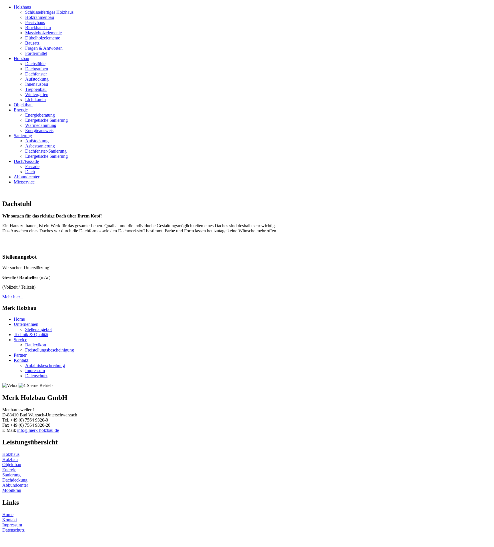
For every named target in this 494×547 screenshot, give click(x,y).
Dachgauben (36, 68)
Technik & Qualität (31, 334)
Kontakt (21, 360)
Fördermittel (36, 53)
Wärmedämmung (40, 125)
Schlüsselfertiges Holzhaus (49, 12)
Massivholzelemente (43, 32)
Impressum (35, 370)
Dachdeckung (14, 480)
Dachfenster (36, 73)
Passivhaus (35, 22)
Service (20, 339)
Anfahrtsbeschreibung (45, 365)
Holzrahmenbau (39, 17)
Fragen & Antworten (44, 48)
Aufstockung (37, 79)
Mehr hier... (12, 296)
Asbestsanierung (40, 145)
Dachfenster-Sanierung (46, 151)
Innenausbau (36, 84)
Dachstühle (35, 63)
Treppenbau (36, 89)
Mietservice (24, 181)
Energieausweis (39, 130)
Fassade (32, 166)
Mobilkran (11, 490)
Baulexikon (35, 344)
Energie (21, 109)
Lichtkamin (35, 99)
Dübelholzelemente (42, 37)
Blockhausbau (38, 27)
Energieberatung (40, 115)
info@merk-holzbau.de (38, 430)
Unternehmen (26, 324)
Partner (20, 355)
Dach (30, 171)
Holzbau (21, 58)
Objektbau (23, 104)
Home (19, 319)
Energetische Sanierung (46, 120)
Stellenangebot (38, 329)
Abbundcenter (26, 176)
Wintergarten (36, 94)
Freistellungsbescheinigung (49, 350)
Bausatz (32, 43)
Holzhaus (22, 7)
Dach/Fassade (26, 161)
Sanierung (23, 135)
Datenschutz (36, 375)
